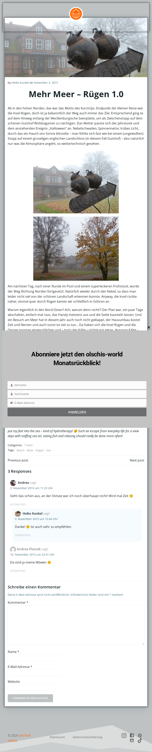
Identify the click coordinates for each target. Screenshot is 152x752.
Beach (21, 450)
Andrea (23, 482)
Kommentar (18, 602)
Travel (29, 445)
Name (13, 652)
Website (14, 681)
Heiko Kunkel (20, 82)
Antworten (18, 504)
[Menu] (76, 28)
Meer (30, 450)
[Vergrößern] (114, 154)
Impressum (57, 737)
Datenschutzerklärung (87, 737)
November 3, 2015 (46, 82)
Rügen (40, 450)
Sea (48, 450)
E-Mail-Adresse (20, 667)
